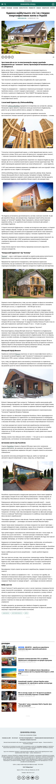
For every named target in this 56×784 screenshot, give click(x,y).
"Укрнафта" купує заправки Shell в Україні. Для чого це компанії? (35, 705)
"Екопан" (4, 256)
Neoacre (17, 354)
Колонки (15, 8)
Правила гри (32, 8)
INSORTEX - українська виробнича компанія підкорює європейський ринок (33, 648)
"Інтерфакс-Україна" (42, 746)
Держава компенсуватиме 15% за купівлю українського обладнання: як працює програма (35, 659)
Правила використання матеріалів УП (44, 738)
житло (26, 613)
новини (3, 8)
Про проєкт (15, 738)
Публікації (9, 8)
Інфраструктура (23, 8)
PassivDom (10, 446)
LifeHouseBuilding (14, 106)
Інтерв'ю (52, 8)
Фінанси (38, 8)
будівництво (6, 613)
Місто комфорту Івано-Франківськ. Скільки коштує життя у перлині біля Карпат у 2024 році (36, 671)
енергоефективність (17, 613)
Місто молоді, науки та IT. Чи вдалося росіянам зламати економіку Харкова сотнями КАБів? (34, 693)
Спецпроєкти (45, 8)
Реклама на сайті (6, 738)
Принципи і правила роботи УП (28, 739)
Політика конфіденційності (26, 738)
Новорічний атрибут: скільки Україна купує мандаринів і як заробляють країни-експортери (35, 682)
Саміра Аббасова (22, 18)
